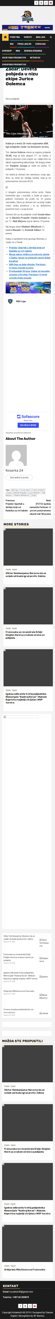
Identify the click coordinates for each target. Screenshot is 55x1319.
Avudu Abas (25, 490)
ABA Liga (40, 37)
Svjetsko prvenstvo (14, 58)
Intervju (35, 58)
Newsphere (24, 1316)
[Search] (51, 37)
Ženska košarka (33, 51)
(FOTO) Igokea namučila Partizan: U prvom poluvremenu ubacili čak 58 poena (40, 507)
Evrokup (7, 51)
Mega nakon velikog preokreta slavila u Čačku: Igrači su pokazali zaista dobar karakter (30, 257)
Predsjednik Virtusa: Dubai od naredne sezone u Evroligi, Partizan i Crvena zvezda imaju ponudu (29, 274)
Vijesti (28, 37)
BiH (11, 44)
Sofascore (27, 433)
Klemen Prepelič (19, 493)
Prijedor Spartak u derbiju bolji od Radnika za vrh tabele (17, 505)
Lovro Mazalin (34, 493)
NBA (18, 51)
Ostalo (8, 569)
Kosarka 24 (14, 470)
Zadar (33, 495)
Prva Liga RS (24, 44)
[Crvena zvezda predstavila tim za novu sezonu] (44, 1017)
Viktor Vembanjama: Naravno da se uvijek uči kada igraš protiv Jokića (26, 574)
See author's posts (19, 477)
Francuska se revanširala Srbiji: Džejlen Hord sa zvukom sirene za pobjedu (25, 635)
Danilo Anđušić (38, 490)
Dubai (8, 493)
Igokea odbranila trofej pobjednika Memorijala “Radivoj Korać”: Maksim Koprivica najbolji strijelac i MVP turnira (26, 698)
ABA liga (14, 490)
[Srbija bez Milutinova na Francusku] (44, 999)
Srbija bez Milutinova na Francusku (19, 991)
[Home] (5, 37)
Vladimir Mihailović (21, 495)
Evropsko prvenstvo (14, 64)
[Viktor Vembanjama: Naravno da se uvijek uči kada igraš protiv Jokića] (28, 547)
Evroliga (40, 44)
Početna (15, 37)
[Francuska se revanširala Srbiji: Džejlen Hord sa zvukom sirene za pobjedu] (28, 605)
